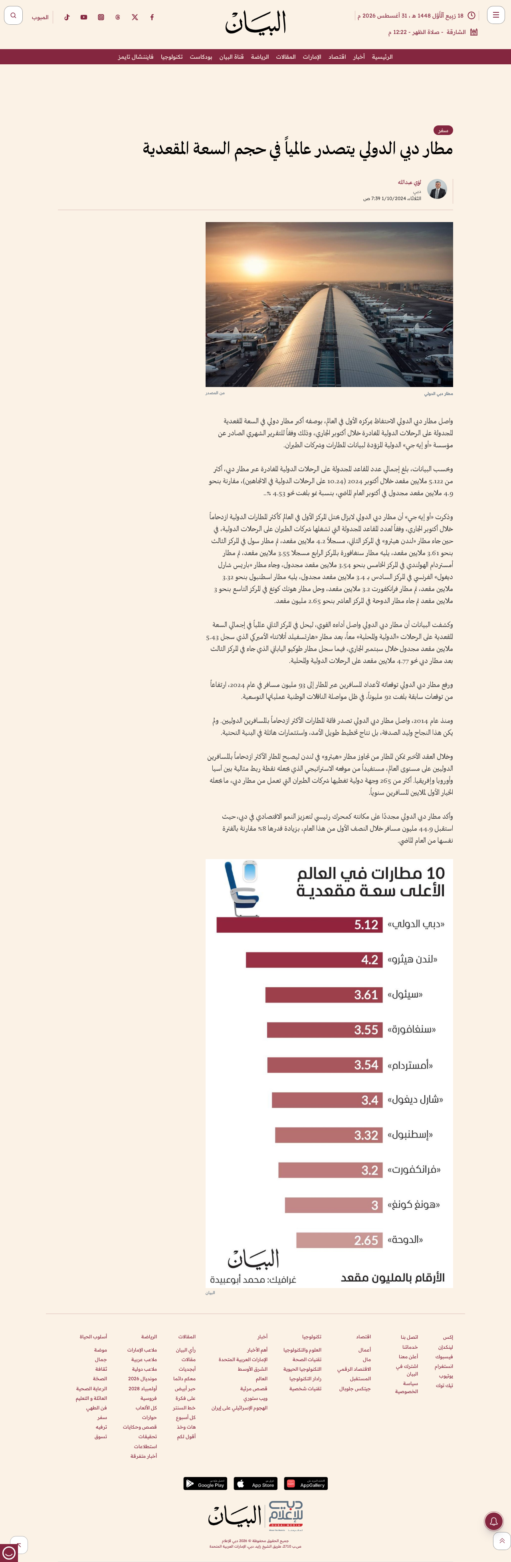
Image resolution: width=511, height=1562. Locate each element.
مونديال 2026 (142, 1378)
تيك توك (444, 1385)
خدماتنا (410, 1347)
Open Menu (496, 15)
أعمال (364, 1350)
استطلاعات (145, 1446)
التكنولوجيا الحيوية (302, 1369)
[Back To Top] (502, 1541)
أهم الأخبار (257, 1350)
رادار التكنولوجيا (305, 1378)
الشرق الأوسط (252, 1369)
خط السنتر (184, 1408)
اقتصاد (337, 56)
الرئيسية (382, 56)
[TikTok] (66, 17)
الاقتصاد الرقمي (354, 1369)
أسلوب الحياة (93, 1337)
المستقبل (360, 1378)
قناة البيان (232, 56)
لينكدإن (445, 1347)
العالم (261, 1378)
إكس (448, 1337)
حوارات (149, 1417)
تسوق (101, 1436)
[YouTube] (83, 17)
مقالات (189, 1359)
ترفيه (101, 1427)
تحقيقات (148, 1436)
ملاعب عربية (144, 1359)
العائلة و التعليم (91, 1398)
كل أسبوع (186, 1417)
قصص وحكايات (140, 1427)
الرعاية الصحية (91, 1388)
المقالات (286, 56)
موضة (100, 1350)
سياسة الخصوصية (406, 1387)
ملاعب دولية (144, 1369)
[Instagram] (101, 17)
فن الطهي (96, 1408)
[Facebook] (152, 17)
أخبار (359, 56)
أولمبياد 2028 (143, 1388)
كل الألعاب (146, 1408)
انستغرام (444, 1366)
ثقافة (101, 1369)
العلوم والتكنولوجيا (302, 1350)
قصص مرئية (253, 1388)
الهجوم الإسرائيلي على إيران (239, 1408)
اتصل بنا (409, 1337)
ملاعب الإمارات (142, 1350)
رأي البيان (186, 1350)
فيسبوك (444, 1357)
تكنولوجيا (172, 56)
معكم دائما (184, 1378)
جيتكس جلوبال (355, 1388)
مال (367, 1359)
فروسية (149, 1398)
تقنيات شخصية (305, 1388)
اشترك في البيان (407, 1370)
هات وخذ (186, 1427)
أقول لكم (186, 1436)
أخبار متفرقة (144, 1456)
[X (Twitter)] (135, 17)
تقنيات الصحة (307, 1359)
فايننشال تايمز (136, 56)
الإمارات (312, 56)
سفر (102, 1417)
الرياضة (260, 56)
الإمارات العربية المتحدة (243, 1359)
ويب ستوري (255, 1398)
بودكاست (201, 56)
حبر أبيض (185, 1388)
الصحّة (100, 1378)
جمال (101, 1359)
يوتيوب (446, 1376)
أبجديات (187, 1369)
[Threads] (117, 17)
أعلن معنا (408, 1357)
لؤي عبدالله (409, 183)
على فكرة (186, 1398)
